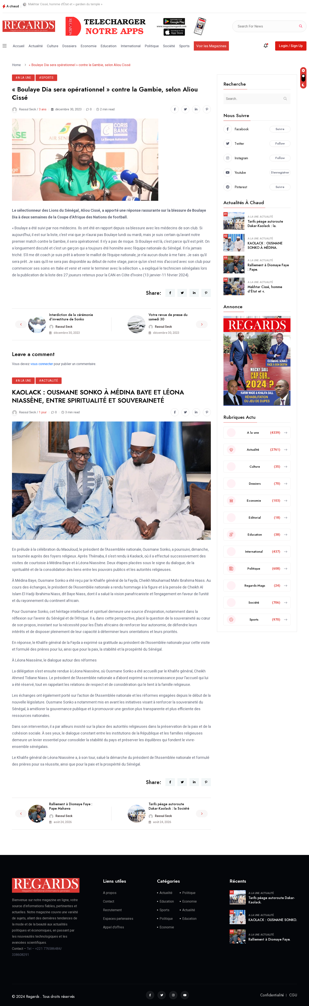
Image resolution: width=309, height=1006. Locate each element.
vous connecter (41, 364)
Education (108, 46)
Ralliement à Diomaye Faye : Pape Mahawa (70, 806)
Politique (152, 46)
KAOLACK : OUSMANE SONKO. (272, 919)
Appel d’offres (113, 927)
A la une (253, 216)
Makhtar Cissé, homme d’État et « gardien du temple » (65, 4)
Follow (280, 143)
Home (17, 65)
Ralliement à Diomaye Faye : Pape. (268, 267)
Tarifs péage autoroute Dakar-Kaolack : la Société (169, 806)
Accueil (18, 46)
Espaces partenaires (118, 919)
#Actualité (48, 380)
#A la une (23, 77)
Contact (108, 901)
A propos (109, 893)
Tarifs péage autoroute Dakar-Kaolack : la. (265, 223)
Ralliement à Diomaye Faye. (269, 939)
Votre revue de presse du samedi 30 (168, 317)
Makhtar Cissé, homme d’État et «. (265, 289)
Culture (52, 46)
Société (169, 46)
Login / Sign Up (291, 46)
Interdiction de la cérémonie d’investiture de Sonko (71, 317)
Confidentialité (272, 995)
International (131, 46)
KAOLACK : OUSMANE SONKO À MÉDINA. (265, 245)
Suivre (280, 129)
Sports (184, 46)
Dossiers (69, 46)
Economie (88, 46)
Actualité (36, 46)
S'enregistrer (280, 172)
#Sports (46, 77)
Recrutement (112, 910)
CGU (293, 995)
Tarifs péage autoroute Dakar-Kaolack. (271, 900)
